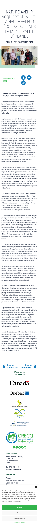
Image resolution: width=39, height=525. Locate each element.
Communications (12, 483)
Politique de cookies (19, 522)
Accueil (8, 478)
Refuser (19, 513)
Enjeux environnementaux (15, 480)
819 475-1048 (14, 467)
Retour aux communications (12, 366)
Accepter (19, 507)
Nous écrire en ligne (13, 469)
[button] (36, 487)
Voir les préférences (19, 518)
